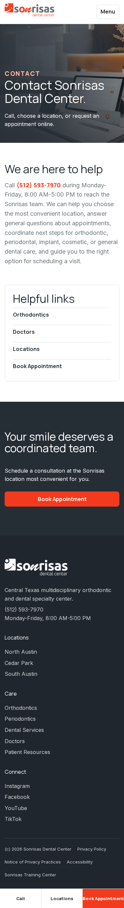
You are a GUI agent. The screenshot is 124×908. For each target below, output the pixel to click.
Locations (26, 349)
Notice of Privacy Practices (33, 861)
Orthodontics (31, 314)
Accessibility (80, 861)
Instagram (17, 786)
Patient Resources (27, 752)
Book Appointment (37, 366)
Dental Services (24, 730)
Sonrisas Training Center (30, 874)
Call (20, 898)
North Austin (21, 651)
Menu (108, 11)
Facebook (17, 797)
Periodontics (20, 718)
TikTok (13, 819)
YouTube (16, 808)
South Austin (21, 674)
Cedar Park (19, 663)
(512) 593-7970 (39, 185)
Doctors (24, 331)
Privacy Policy (91, 849)
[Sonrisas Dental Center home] (29, 12)
